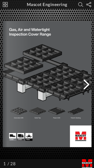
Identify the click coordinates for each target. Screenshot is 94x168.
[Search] (80, 4)
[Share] (88, 4)
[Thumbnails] (5, 4)
